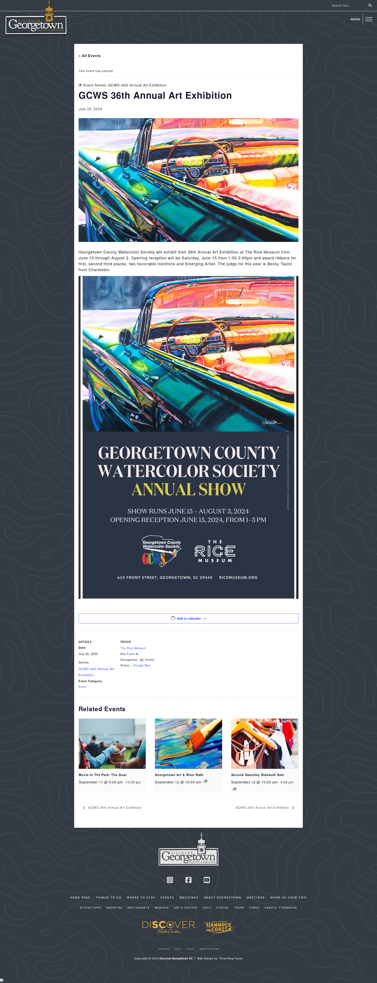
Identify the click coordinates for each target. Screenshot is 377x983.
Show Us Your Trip (288, 897)
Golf (207, 907)
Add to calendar (189, 618)
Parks (254, 907)
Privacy (190, 948)
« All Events (90, 55)
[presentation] (112, 744)
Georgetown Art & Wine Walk (179, 775)
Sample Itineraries (281, 907)
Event (83, 687)
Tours (239, 907)
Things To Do (109, 897)
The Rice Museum (133, 648)
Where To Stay (141, 897)
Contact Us (163, 948)
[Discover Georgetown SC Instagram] (170, 881)
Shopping (114, 907)
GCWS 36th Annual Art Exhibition (114, 807)
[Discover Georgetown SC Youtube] (207, 881)
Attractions (90, 907)
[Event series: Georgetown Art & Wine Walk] (205, 781)
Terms (178, 948)
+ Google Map (141, 665)
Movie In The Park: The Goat (103, 775)
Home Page (80, 897)
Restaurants (139, 907)
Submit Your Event (209, 948)
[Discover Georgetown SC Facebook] (188, 881)
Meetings (256, 897)
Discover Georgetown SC (36, 18)
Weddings (189, 897)
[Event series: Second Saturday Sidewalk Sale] (234, 789)
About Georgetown (223, 897)
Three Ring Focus (231, 958)
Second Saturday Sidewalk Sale (257, 775)
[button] (369, 19)
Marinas (162, 907)
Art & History (186, 907)
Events (167, 897)
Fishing (222, 907)
